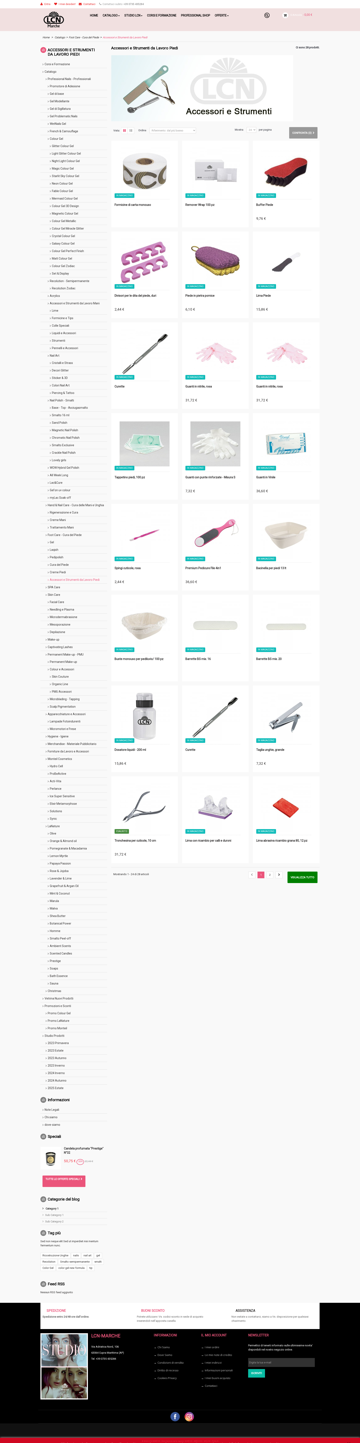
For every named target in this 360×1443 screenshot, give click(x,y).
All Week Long (59, 475)
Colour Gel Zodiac (63, 266)
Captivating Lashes (60, 647)
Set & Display (60, 273)
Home (46, 37)
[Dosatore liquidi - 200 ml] (145, 716)
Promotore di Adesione (65, 86)
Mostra (239, 129)
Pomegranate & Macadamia (68, 848)
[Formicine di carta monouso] (145, 171)
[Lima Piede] (286, 262)
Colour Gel (56, 138)
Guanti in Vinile (265, 477)
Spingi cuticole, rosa (128, 568)
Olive (53, 833)
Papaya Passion (60, 863)
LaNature (54, 826)
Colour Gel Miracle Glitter (68, 228)
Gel (52, 542)
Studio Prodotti (54, 1035)
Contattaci (211, 1386)
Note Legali (52, 1109)
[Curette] (145, 353)
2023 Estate (56, 1050)
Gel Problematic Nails (64, 116)
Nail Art (54, 355)
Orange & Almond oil (63, 841)
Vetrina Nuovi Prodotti (59, 998)
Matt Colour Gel (62, 258)
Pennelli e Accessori (65, 348)
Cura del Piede (59, 564)
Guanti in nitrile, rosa (198, 386)
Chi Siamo (164, 1347)
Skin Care (54, 594)
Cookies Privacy (167, 1378)
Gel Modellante (59, 101)
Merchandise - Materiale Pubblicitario (72, 744)
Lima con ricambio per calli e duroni (208, 840)
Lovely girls (59, 460)
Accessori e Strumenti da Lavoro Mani (75, 303)
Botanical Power (60, 923)
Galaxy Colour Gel (63, 243)
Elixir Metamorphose (63, 803)
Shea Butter (58, 916)
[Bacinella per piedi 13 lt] (286, 535)
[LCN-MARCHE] (62, 19)
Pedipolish (56, 557)
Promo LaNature (58, 1020)
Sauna (54, 983)
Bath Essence (59, 976)
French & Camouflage (64, 131)
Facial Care (57, 602)
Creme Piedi (58, 572)
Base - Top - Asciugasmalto (70, 407)
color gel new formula (71, 1267)
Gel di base (57, 93)
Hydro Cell (56, 766)
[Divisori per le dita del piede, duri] (145, 262)
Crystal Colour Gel (63, 236)
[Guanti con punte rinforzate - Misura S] (215, 444)
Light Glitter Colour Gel (66, 153)
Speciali (54, 1136)
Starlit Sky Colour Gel (65, 176)
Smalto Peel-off (60, 938)
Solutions (56, 811)
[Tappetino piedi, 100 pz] (145, 444)
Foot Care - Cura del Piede (84, 37)
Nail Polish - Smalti (62, 400)
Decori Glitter (60, 370)
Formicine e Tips (62, 318)
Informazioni (59, 1099)
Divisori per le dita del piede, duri (135, 295)
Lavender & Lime (61, 878)
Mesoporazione (60, 624)
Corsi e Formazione (57, 64)
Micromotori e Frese (63, 729)
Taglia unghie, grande (270, 749)
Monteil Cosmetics (60, 759)
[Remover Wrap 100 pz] (215, 171)
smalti (98, 1261)
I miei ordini (212, 1347)
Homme (55, 931)
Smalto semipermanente (75, 1261)
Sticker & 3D (60, 378)
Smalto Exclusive (63, 445)
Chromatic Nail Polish (66, 437)
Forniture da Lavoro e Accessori (68, 751)
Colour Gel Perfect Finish (68, 251)
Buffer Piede (264, 204)
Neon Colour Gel (62, 183)
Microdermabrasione (63, 617)
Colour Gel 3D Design (65, 206)
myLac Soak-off (60, 497)
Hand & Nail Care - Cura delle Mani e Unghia (76, 505)
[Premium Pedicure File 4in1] (215, 535)
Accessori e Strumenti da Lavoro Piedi (75, 579)
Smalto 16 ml (60, 415)
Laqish (54, 549)
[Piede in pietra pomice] (215, 262)
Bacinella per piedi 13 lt (271, 568)
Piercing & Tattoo (63, 393)
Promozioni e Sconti (58, 1006)
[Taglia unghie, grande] (286, 716)
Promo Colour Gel (59, 1013)
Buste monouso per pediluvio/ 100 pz (139, 659)
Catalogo (60, 37)
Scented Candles (61, 953)
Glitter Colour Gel (63, 146)
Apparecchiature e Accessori (67, 714)
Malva (54, 908)
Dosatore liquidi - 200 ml (130, 749)
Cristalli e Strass (62, 363)
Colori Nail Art (61, 385)
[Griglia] (124, 130)
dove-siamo (52, 1124)
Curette (120, 386)
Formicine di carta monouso (133, 204)
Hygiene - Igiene (58, 736)
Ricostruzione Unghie (55, 1255)
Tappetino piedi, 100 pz (130, 477)
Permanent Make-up (63, 661)
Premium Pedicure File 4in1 (203, 568)
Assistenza (245, 1311)
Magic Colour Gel (63, 168)
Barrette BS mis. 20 (269, 659)
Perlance (55, 788)
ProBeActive (58, 773)
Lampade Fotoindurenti (65, 721)
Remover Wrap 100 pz (200, 204)
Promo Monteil (57, 1028)
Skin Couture (60, 676)
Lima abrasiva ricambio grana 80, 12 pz (282, 840)
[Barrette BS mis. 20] (286, 625)
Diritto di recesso (168, 1370)
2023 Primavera (58, 1043)
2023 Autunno (57, 1058)
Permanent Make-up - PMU (66, 654)
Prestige (55, 961)
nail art (87, 1255)
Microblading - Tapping (65, 699)
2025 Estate (56, 1088)
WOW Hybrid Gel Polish (64, 467)
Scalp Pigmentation (63, 706)
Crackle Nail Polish (64, 452)
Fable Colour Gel (62, 191)
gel (98, 1255)
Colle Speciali (60, 325)
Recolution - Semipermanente (69, 281)
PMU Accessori (62, 691)
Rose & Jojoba (59, 871)
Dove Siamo (165, 1355)
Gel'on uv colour (60, 490)
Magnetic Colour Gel (65, 213)
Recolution (48, 1261)
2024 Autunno (57, 1080)
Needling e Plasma (62, 609)
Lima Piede (263, 295)
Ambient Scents (60, 946)
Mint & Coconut (60, 893)
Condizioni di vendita (171, 1362)
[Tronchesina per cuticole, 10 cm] (145, 807)
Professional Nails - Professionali (69, 79)
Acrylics (55, 295)
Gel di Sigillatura (60, 108)
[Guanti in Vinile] (286, 444)
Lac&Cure (56, 482)
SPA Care (54, 587)
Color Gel (48, 1267)
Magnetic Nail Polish (65, 430)
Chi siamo (51, 1117)
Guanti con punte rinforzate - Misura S (210, 477)
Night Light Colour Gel (66, 161)
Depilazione (57, 632)
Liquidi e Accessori (64, 333)
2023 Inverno (56, 1065)
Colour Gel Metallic (64, 221)
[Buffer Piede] (286, 171)
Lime (55, 310)
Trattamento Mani (62, 527)
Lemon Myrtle (59, 856)
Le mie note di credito (218, 1355)
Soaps (54, 968)
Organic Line (60, 684)
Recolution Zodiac (63, 288)
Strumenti (58, 340)
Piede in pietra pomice (200, 295)
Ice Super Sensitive (62, 796)
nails (76, 1255)
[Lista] (131, 130)
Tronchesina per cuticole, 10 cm (135, 840)
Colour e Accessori (62, 669)
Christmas (54, 991)
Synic (53, 818)
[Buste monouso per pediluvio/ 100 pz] (145, 625)
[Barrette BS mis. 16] (215, 625)
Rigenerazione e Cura (64, 512)
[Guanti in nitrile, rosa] (215, 353)
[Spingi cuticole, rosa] (145, 535)
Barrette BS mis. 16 (198, 659)
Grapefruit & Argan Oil (64, 886)
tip (90, 1267)
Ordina (142, 130)
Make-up (53, 639)
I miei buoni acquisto (217, 1378)
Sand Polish (59, 422)
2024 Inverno (56, 1073)
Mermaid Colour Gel (65, 198)
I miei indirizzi (213, 1362)
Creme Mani (58, 520)
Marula (54, 901)
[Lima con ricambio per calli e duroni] (215, 807)
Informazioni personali (219, 1370)
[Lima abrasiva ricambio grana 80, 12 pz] (286, 807)
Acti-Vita (55, 781)
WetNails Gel (58, 123)
